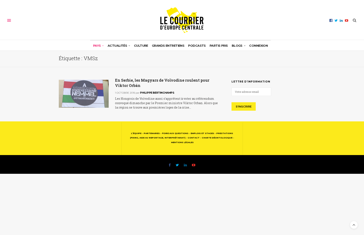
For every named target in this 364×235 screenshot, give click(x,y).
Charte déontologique (217, 138)
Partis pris (219, 46)
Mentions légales (182, 142)
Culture (141, 46)
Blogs (237, 46)
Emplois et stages (202, 133)
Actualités (117, 46)
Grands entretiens (168, 46)
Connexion (258, 46)
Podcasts (197, 46)
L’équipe (136, 133)
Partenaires (152, 133)
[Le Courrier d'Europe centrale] (181, 20)
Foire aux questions (175, 133)
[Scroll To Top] (354, 225)
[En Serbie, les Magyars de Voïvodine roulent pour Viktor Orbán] (84, 94)
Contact (193, 138)
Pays (97, 46)
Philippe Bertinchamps (157, 92)
